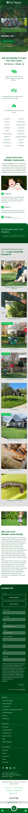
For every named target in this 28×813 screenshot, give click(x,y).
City (4, 643)
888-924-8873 (13, 793)
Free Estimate (8, 41)
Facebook (3, 768)
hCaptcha (23, 689)
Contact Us (25, 810)
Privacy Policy (7, 788)
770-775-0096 (7, 46)
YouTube (7, 768)
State (5, 650)
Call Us (2, 810)
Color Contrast (19, 802)
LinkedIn (10, 768)
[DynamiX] (14, 798)
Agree (6, 681)
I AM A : (5, 593)
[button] (14, 697)
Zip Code (5, 657)
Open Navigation (14, 808)
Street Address (7, 636)
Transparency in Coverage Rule (14, 790)
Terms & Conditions (18, 788)
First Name (6, 609)
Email (4, 623)
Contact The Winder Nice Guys (14, 236)
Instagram (14, 768)
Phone (5, 630)
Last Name (6, 616)
